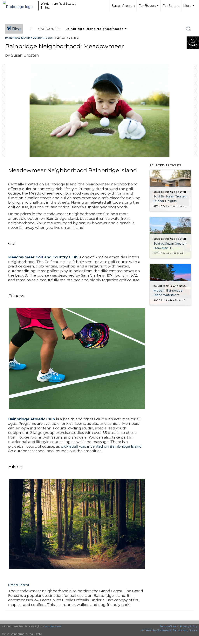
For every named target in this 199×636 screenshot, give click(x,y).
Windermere (53, 626)
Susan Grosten (123, 6)
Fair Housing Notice (185, 630)
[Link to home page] (20, 6)
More (189, 8)
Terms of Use (168, 626)
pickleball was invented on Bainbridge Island (101, 446)
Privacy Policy (188, 626)
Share (193, 45)
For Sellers (171, 6)
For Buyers (149, 8)
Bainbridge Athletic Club (31, 419)
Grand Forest (18, 585)
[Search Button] (188, 29)
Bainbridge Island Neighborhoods (29, 38)
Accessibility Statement (156, 630)
